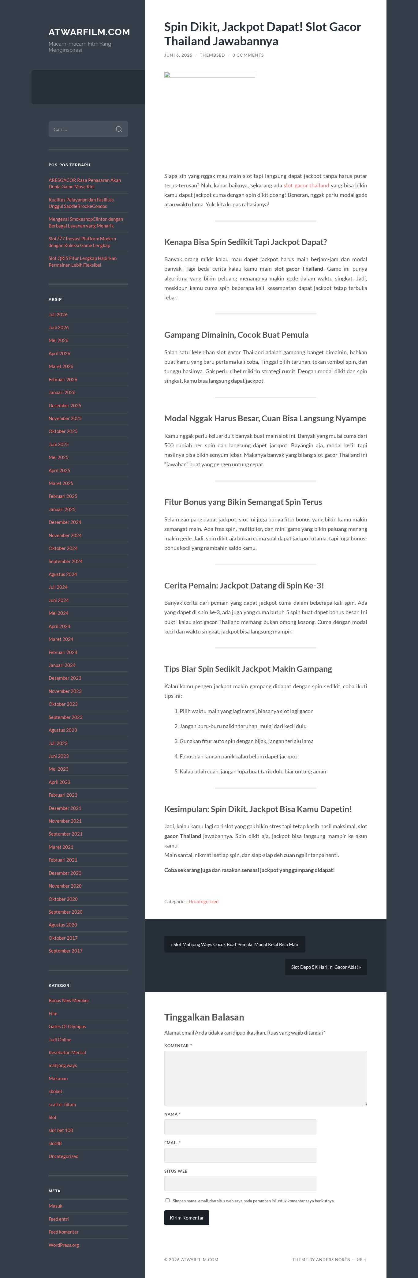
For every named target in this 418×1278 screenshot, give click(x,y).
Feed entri (59, 1219)
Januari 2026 (62, 392)
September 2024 (66, 561)
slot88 (55, 1143)
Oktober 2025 (63, 431)
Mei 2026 (59, 340)
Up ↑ (362, 1259)
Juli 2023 (58, 743)
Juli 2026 (58, 314)
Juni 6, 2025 (178, 55)
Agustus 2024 (63, 574)
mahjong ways (63, 1065)
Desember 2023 (65, 678)
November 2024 (65, 535)
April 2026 (59, 353)
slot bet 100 (61, 1130)
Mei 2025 (59, 457)
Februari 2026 (63, 379)
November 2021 (65, 821)
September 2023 (66, 717)
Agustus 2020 (63, 924)
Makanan (58, 1078)
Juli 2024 (58, 587)
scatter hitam (62, 1104)
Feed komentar (64, 1232)
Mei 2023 (59, 769)
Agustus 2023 (63, 730)
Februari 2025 (63, 496)
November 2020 (65, 886)
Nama (172, 1114)
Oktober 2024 (63, 548)
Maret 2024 (61, 639)
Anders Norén (333, 1259)
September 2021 (66, 833)
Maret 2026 (61, 366)
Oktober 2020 (63, 899)
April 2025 (59, 470)
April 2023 (59, 782)
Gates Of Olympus (67, 1026)
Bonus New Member (69, 1000)
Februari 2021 (63, 860)
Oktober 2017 (63, 938)
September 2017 (66, 950)
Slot (53, 1117)
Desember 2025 (65, 405)
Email (172, 1142)
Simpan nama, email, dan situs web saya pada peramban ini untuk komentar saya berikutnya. (254, 1200)
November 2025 (65, 418)
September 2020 (66, 912)
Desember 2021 (65, 808)
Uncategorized (63, 1156)
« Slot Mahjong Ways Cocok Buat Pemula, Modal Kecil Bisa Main (234, 944)
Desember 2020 (65, 873)
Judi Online (60, 1039)
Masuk (55, 1205)
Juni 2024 (59, 600)
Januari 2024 (62, 665)
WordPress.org (64, 1245)
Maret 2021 (61, 847)
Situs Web (176, 1171)
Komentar (178, 1045)
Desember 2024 (65, 522)
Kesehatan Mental (67, 1052)
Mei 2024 (59, 613)
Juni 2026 (59, 327)
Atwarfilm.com (89, 32)
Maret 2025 (61, 483)
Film (53, 1013)
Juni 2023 (59, 756)
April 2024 (59, 626)
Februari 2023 (63, 795)
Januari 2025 (62, 509)
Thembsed (212, 55)
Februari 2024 (63, 652)
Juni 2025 (59, 444)
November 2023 (65, 691)
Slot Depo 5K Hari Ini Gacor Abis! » (326, 967)
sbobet (55, 1091)
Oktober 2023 (63, 704)
